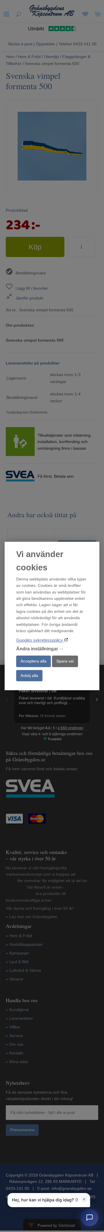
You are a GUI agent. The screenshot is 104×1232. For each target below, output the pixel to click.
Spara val (65, 661)
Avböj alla (29, 675)
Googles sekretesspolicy (40, 640)
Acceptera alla (34, 661)
